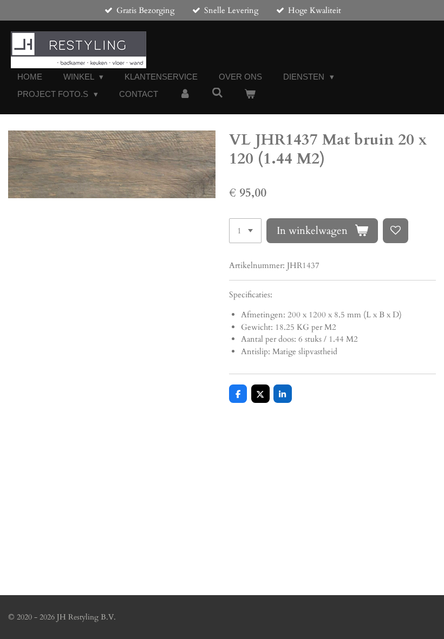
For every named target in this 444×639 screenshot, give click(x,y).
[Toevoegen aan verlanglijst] (395, 231)
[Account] (185, 94)
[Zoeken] (217, 93)
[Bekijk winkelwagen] (250, 94)
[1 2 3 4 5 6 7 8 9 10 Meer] (245, 231)
